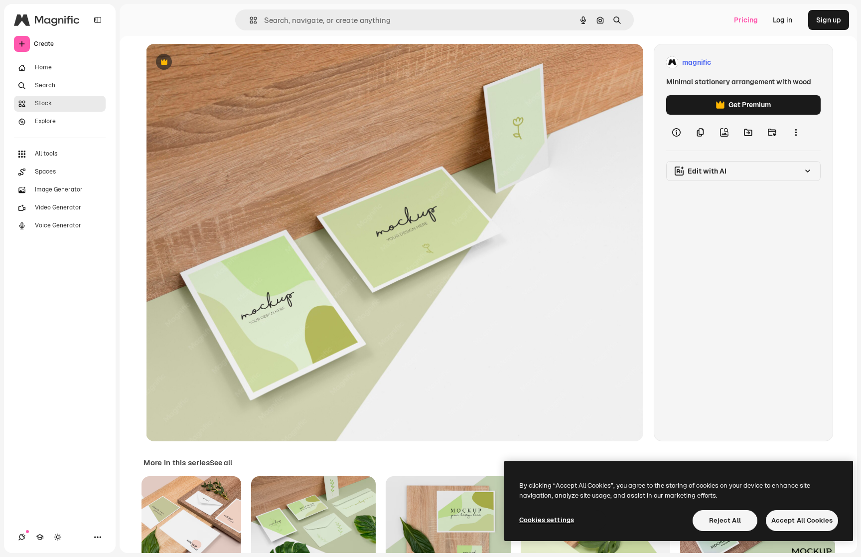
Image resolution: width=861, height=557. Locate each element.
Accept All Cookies (802, 520)
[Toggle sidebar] (98, 20)
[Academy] (40, 537)
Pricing (746, 19)
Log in (782, 19)
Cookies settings (546, 520)
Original (210, 62)
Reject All (725, 520)
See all (221, 462)
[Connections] (22, 537)
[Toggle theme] (58, 537)
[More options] (796, 133)
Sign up (828, 19)
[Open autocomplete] (249, 20)
